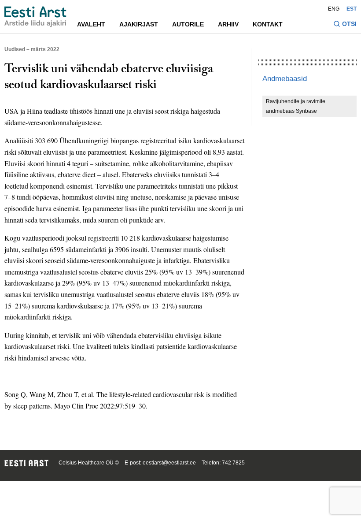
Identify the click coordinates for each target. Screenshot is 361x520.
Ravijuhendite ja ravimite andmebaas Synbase (295, 106)
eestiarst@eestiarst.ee (169, 463)
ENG (333, 9)
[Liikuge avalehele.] (35, 16)
